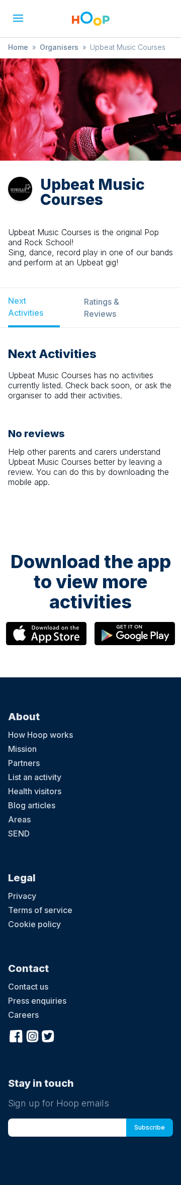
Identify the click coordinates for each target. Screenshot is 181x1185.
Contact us (28, 987)
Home (18, 47)
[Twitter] (48, 1035)
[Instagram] (32, 1035)
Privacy (22, 896)
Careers (23, 1015)
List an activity (34, 777)
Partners (24, 763)
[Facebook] (16, 1035)
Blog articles (31, 805)
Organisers (59, 47)
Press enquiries (37, 1001)
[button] (18, 18)
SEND (19, 833)
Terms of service (40, 910)
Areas (19, 819)
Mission (22, 749)
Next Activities (25, 307)
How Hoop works (40, 735)
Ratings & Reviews (101, 308)
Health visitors (34, 791)
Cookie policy (34, 924)
